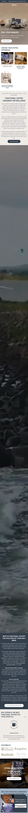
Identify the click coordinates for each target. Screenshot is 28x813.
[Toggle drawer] (2, 4)
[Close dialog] (26, 795)
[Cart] (26, 5)
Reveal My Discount (20, 806)
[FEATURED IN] (21, 749)
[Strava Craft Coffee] (14, 5)
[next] (26, 717)
